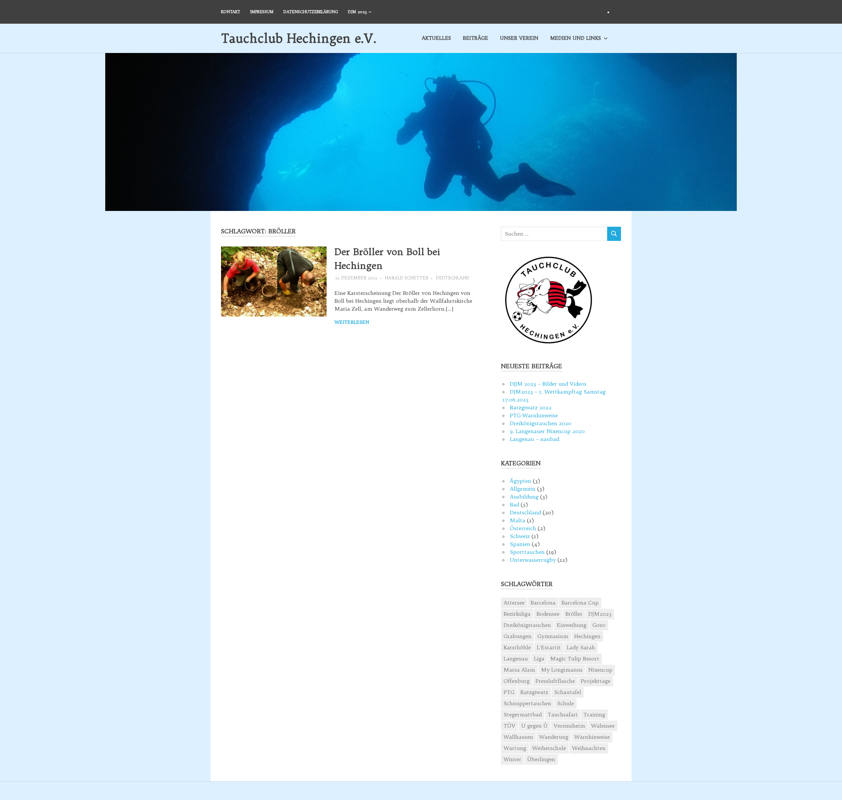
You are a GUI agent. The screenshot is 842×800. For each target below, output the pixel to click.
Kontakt (230, 11)
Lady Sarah (581, 647)
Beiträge (475, 38)
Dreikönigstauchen (527, 625)
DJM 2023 (357, 11)
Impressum (262, 11)
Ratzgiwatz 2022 (531, 407)
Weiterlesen (351, 322)
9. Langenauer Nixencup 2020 (547, 431)
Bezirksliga (517, 613)
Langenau (516, 658)
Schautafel (567, 692)
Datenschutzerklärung (311, 11)
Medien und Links (575, 38)
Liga (539, 658)
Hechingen (587, 636)
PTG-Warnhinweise (534, 415)
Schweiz (520, 536)
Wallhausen (518, 737)
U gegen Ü (534, 725)
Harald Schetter (406, 277)
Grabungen (518, 636)
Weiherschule (549, 748)
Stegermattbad (523, 714)
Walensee (603, 725)
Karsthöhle (517, 647)
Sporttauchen (527, 552)
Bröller (573, 613)
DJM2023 (599, 613)
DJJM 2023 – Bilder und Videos (548, 383)
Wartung (515, 748)
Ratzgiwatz (534, 692)
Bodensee (547, 613)
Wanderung (553, 737)
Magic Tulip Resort (574, 658)
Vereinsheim (569, 725)
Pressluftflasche (555, 681)
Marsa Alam (519, 669)
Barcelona (543, 602)
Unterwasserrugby (533, 559)
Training (594, 714)
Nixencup (600, 669)
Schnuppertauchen (527, 703)
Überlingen (541, 759)
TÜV (509, 725)
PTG (509, 692)
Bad (514, 504)
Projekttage (595, 681)
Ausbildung (524, 496)
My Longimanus (561, 669)
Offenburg (517, 681)
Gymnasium (552, 636)
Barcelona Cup (580, 602)
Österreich (523, 528)
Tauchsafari (563, 714)
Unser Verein (519, 38)
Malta (517, 520)
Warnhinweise (592, 737)
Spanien (520, 544)
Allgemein (522, 488)
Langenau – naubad (534, 439)
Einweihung (571, 625)
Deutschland (452, 277)
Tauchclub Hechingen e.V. (298, 38)
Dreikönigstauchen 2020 (540, 423)
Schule (565, 703)
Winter (512, 759)
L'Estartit (549, 647)
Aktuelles (436, 38)
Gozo (599, 625)
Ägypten (520, 480)
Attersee (514, 602)
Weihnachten (589, 748)
